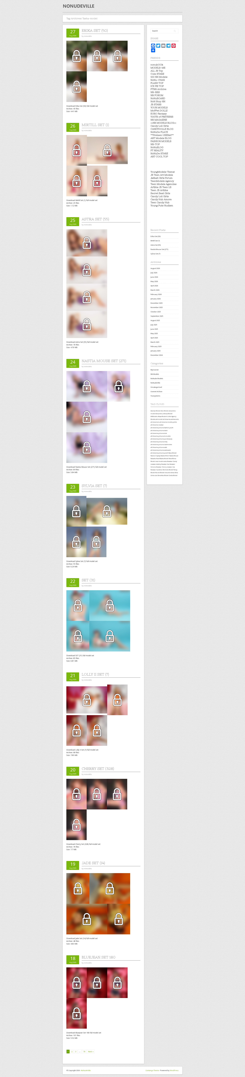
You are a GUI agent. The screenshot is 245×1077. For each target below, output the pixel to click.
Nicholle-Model (168, 470)
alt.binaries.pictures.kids (159, 433)
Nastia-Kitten (165, 456)
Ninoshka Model (163, 475)
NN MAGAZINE (159, 119)
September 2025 (157, 316)
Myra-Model (172, 453)
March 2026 (155, 290)
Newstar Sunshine (156, 470)
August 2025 (155, 320)
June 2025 (154, 329)
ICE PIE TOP (157, 86)
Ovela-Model (173, 475)
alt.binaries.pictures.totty (159, 442)
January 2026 (156, 299)
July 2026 (154, 273)
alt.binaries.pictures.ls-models (160, 436)
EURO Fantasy (159, 113)
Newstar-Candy (172, 461)
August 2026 (155, 268)
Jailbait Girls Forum (162, 178)
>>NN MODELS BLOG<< (163, 122)
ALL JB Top (157, 70)
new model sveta (161, 461)
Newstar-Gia (165, 464)
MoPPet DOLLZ (159, 110)
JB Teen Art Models (162, 175)
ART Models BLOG (161, 138)
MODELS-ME (158, 67)
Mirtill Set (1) (95, 125)
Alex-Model (164, 411)
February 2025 (156, 346)
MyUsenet (154, 370)
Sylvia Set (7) (94, 486)
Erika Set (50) (95, 30)
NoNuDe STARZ (159, 153)
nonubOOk (157, 64)
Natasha (153, 458)
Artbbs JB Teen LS (161, 187)
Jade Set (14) (93, 863)
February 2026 (156, 294)
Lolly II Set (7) (95, 674)
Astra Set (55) (95, 219)
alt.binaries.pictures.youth (159, 453)
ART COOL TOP (159, 156)
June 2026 (154, 277)
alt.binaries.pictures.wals (159, 447)
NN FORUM (157, 95)
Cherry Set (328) (98, 769)
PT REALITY (157, 150)
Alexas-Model (167, 414)
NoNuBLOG (157, 147)
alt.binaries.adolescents (171, 419)
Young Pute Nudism (162, 205)
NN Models (155, 374)
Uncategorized (156, 387)
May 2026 (154, 281)
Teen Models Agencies (163, 184)
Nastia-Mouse (173, 456)
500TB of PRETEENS (162, 116)
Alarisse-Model (155, 411)
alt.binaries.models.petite (168, 422)
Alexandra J (159, 414)
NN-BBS (155, 92)
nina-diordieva (169, 472)
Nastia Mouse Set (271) (104, 361)
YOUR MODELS (159, 107)
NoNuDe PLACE (159, 132)
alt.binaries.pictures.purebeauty (161, 439)
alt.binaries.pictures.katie (159, 430)
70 (84, 1051)
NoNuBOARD (158, 98)
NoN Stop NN (158, 101)
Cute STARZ (157, 73)
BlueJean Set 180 (98, 957)
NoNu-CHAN (158, 80)
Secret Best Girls (160, 193)
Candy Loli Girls (160, 126)
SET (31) (88, 580)
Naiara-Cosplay (155, 456)
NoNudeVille (155, 383)
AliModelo (154, 416)
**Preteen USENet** (162, 135)
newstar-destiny (156, 464)
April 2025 (154, 338)
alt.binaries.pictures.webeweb (161, 450)
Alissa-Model (162, 416)
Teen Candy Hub (160, 202)
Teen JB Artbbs (159, 190)
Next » (90, 1051)
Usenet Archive (156, 391)
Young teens (155, 396)
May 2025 (154, 333)
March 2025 (155, 342)
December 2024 (157, 355)
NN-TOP (155, 144)
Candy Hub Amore (161, 199)
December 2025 (157, 303)
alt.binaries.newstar (157, 425)
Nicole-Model (159, 472)
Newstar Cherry (161, 467)
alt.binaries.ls (155, 422)
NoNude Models (157, 378)
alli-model (159, 419)
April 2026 (154, 286)
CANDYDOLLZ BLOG (162, 129)
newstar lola (171, 467)
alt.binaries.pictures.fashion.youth (162, 428)
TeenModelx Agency (162, 181)
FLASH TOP (157, 83)
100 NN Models (159, 77)
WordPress (174, 1070)
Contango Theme (152, 1070)
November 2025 (157, 307)
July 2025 (154, 325)
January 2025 (156, 351)
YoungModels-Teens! (163, 171)
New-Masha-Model (162, 458)
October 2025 (156, 312)
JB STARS (156, 104)
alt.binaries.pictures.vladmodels (161, 444)
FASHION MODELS (161, 141)
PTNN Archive (158, 89)
